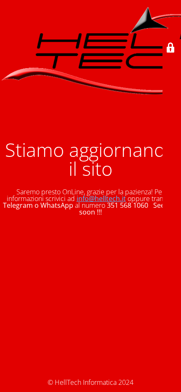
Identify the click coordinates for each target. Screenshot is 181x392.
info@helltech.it (101, 198)
